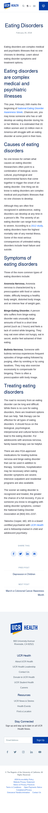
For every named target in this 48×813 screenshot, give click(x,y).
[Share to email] (34, 554)
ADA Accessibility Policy (24, 779)
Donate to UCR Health (24, 677)
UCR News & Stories (24, 701)
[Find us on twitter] (15, 752)
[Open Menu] (34, 6)
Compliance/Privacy (24, 790)
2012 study (37, 225)
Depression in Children (24, 574)
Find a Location (24, 711)
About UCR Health (24, 661)
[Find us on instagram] (23, 752)
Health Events (24, 706)
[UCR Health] (11, 6)
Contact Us (24, 672)
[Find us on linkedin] (31, 752)
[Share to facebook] (14, 554)
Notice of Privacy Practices (24, 785)
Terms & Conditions (13, 787)
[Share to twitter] (20, 554)
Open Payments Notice (33, 787)
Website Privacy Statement (24, 782)
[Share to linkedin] (27, 554)
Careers (24, 687)
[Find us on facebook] (7, 752)
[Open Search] (23, 6)
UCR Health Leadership (24, 667)
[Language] (29, 6)
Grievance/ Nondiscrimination (18, 792)
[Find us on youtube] (39, 752)
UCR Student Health (24, 682)
